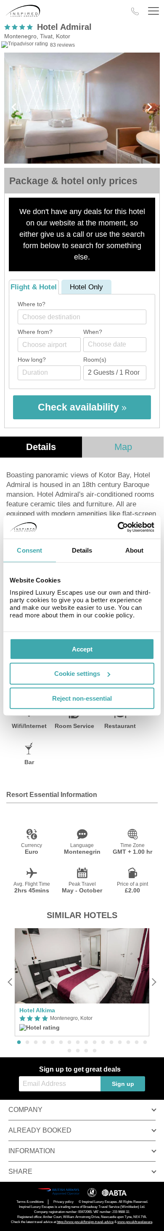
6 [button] (61, 1042)
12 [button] (111, 1042)
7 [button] (69, 1042)
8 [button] (78, 1042)
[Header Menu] (153, 11)
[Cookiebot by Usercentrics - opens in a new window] (118, 527)
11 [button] (103, 1042)
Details (41, 447)
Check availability (80, 407)
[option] (82, 982)
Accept (82, 648)
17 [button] (69, 1051)
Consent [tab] (29, 550)
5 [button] (52, 1042)
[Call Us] (135, 11)
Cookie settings (77, 673)
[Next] (154, 982)
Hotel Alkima (37, 1010)
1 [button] (19, 1042)
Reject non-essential (82, 698)
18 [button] (78, 1051)
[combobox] (82, 317)
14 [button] (128, 1042)
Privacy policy (63, 1202)
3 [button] (36, 1042)
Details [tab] (82, 550)
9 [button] (86, 1042)
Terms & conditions (30, 1202)
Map (123, 447)
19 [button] (86, 1051)
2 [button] (27, 1042)
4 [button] (44, 1042)
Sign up (123, 1083)
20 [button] (94, 1051)
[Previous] (10, 982)
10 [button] (94, 1042)
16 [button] (145, 1042)
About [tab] (134, 550)
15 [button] (136, 1042)
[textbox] (86, 316)
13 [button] (120, 1042)
